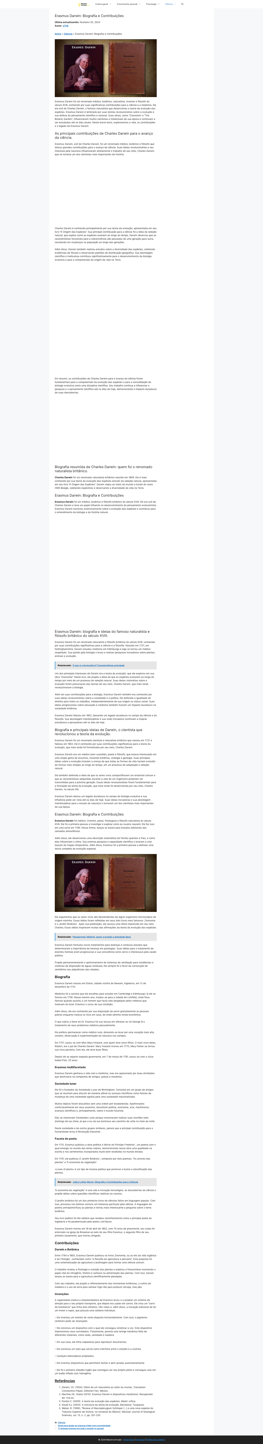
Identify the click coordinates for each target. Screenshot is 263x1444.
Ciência (168, 4)
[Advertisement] (106, 179)
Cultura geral (101, 4)
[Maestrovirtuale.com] (84, 4)
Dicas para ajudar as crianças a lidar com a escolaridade (84, 1425)
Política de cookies (155, 1439)
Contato (140, 1439)
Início (58, 33)
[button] (182, 4)
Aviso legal (129, 1439)
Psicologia (151, 4)
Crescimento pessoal (127, 4)
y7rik (65, 25)
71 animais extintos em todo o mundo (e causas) (81, 1428)
